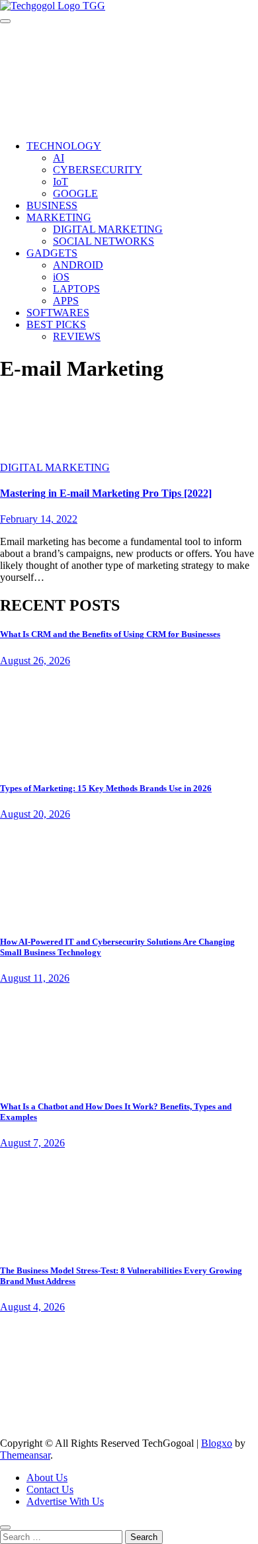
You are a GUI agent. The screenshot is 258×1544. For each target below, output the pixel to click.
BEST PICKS (56, 324)
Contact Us (49, 1489)
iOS (61, 276)
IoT (60, 181)
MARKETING (58, 217)
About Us (46, 1477)
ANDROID (78, 265)
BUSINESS (51, 205)
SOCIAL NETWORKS (103, 241)
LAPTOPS (76, 288)
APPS (66, 300)
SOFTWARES (57, 312)
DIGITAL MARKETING (108, 229)
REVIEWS (77, 336)
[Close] (5, 1527)
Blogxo (216, 1443)
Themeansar (25, 1455)
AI (58, 157)
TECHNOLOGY (63, 145)
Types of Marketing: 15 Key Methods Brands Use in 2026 (106, 788)
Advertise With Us (65, 1501)
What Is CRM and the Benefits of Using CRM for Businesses (110, 634)
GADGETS (51, 253)
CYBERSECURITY (97, 169)
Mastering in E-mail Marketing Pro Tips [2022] (106, 493)
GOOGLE (75, 193)
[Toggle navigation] (5, 21)
